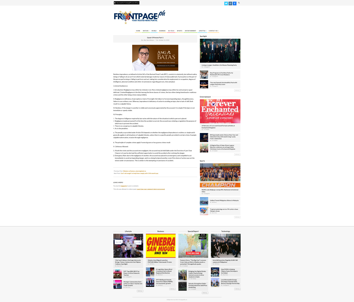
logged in (124, 186)
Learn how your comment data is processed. (151, 189)
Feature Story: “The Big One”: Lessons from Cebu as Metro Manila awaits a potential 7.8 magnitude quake (193, 262)
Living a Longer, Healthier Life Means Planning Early (219, 65)
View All (237, 90)
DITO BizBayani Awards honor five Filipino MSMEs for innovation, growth (164, 281)
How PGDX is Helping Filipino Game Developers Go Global (229, 271)
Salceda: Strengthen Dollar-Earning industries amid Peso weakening (198, 285)
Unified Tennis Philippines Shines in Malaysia (224, 200)
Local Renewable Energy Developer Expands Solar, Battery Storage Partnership (230, 281)
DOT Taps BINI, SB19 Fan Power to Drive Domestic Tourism (132, 273)
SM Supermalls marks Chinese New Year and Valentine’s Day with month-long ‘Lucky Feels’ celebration (224, 136)
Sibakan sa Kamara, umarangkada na (134, 171)
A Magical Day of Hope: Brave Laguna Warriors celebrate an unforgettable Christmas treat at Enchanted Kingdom (222, 147)
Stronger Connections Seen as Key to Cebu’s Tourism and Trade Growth (133, 283)
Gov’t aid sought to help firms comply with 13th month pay (139, 173)
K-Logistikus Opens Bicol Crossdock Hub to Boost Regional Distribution (164, 271)
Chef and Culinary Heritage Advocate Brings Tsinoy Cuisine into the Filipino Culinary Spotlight (128, 262)
